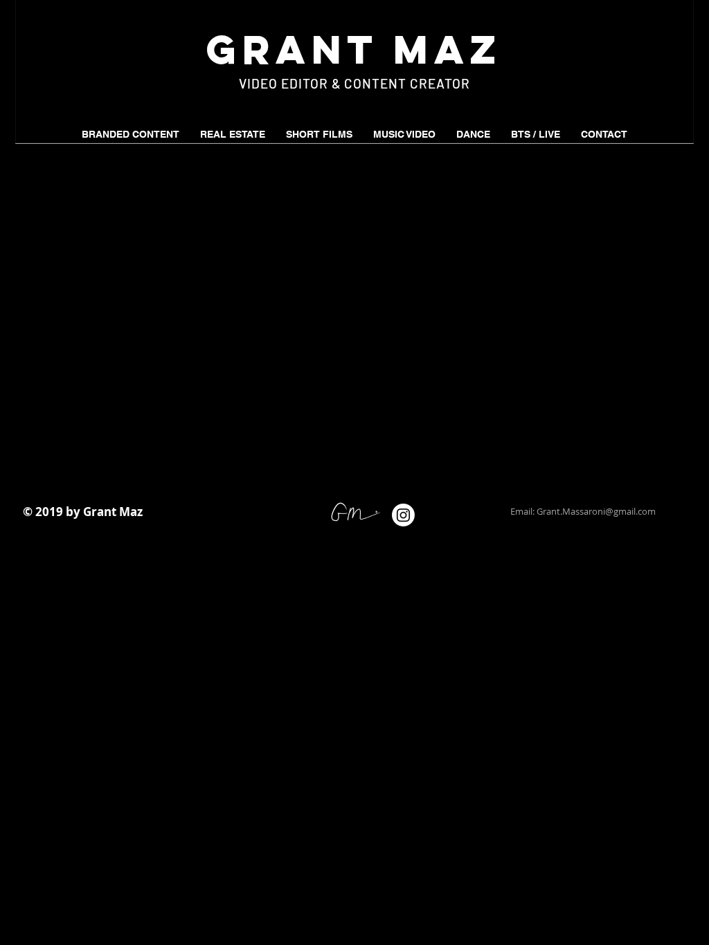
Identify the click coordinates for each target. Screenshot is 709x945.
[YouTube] (458, 515)
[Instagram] (403, 515)
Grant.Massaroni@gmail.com (596, 511)
